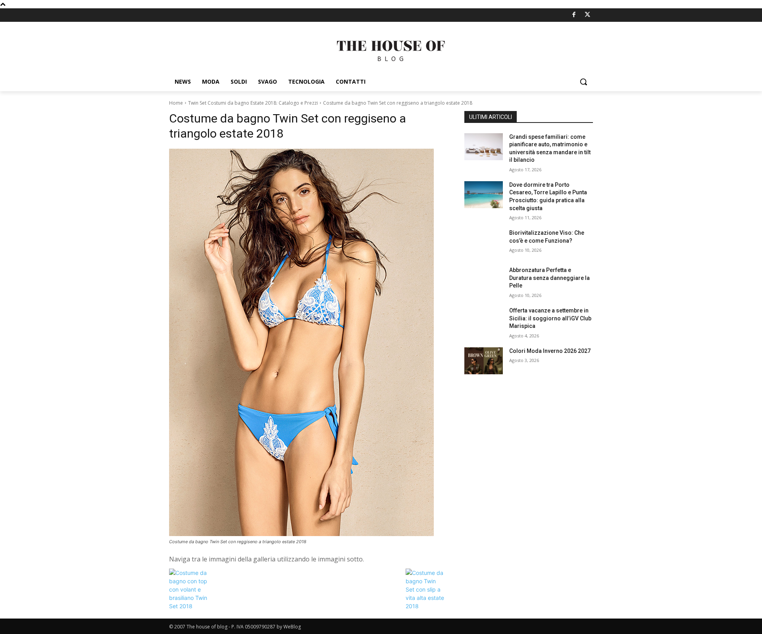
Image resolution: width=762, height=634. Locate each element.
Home (176, 103)
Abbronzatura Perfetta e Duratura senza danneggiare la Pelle (549, 278)
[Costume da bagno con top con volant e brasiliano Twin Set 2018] (189, 606)
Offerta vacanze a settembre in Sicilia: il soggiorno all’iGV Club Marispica (550, 318)
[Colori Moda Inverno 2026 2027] (483, 360)
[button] (583, 81)
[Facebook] (574, 15)
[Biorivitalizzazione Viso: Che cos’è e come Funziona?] (483, 242)
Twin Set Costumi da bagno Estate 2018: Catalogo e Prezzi (253, 103)
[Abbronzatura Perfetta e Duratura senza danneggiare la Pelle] (483, 279)
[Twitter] (587, 15)
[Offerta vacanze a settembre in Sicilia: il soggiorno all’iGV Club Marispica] (483, 320)
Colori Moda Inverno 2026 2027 (550, 351)
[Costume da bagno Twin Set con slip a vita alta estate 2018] (425, 606)
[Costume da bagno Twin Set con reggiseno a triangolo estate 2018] (307, 342)
